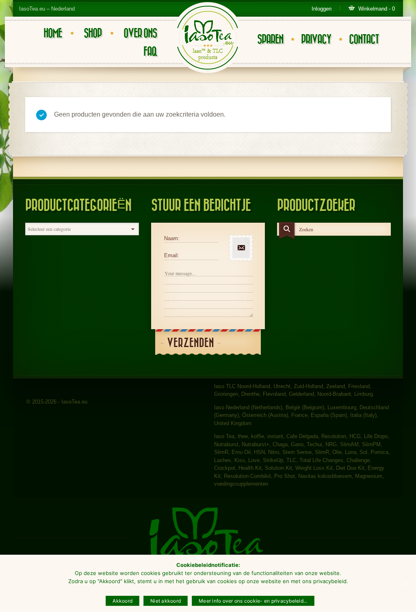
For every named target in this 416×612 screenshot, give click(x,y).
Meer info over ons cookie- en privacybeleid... (253, 601)
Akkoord (122, 601)
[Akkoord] (406, 583)
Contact (364, 39)
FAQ (150, 51)
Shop (93, 33)
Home (52, 33)
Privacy (316, 39)
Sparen (270, 39)
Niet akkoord (165, 601)
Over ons (140, 33)
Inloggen (322, 9)
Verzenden (190, 343)
